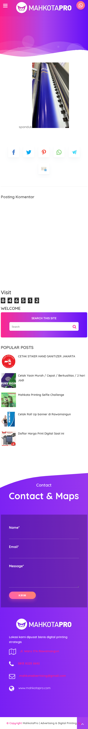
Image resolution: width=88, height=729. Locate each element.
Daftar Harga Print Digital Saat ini (41, 433)
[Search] (74, 325)
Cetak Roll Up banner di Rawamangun (44, 414)
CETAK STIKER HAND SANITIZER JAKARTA (46, 356)
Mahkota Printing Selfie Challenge (41, 395)
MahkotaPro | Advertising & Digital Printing (50, 723)
